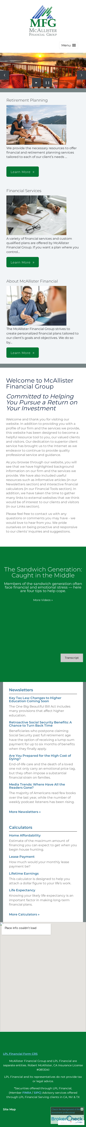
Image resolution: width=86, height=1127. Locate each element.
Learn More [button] (21, 172)
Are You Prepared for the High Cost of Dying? (40, 757)
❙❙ (47, 82)
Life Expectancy (22, 890)
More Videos (43, 600)
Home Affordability (25, 835)
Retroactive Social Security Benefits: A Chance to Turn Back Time (40, 723)
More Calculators (24, 914)
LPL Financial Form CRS (20, 1054)
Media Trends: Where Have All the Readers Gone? (37, 786)
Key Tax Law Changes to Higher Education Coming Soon (35, 699)
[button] (68, 45)
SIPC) (37, 1092)
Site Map (9, 1109)
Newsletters (21, 690)
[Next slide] (81, 75)
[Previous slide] (4, 75)
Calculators (20, 827)
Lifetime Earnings (24, 873)
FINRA (26, 1092)
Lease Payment (22, 857)
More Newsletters (25, 812)
